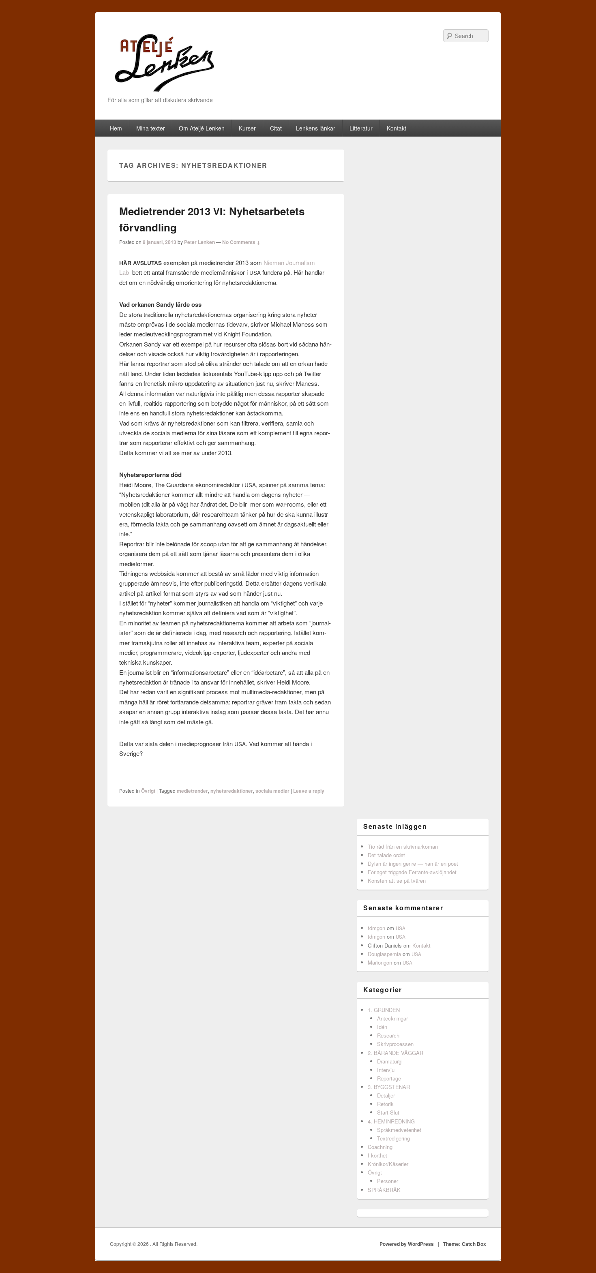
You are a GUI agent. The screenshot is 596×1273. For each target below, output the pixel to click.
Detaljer (386, 1095)
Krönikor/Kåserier (388, 1164)
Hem (116, 128)
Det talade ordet (386, 855)
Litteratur (361, 128)
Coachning (380, 1147)
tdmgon (376, 928)
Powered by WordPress (406, 1243)
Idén (382, 1027)
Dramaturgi (390, 1061)
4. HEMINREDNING (391, 1121)
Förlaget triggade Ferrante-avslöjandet (412, 872)
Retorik (385, 1104)
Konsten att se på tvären (397, 880)
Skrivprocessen (395, 1044)
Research (388, 1035)
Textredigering (393, 1138)
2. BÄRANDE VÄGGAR (395, 1053)
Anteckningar (392, 1018)
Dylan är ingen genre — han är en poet (413, 863)
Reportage (389, 1078)
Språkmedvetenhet (399, 1130)
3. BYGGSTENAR (389, 1087)
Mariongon (380, 962)
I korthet (377, 1155)
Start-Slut (388, 1112)
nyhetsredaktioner (231, 790)
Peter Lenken (199, 242)
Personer (387, 1181)
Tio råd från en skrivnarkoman (403, 846)
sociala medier (272, 790)
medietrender (192, 790)
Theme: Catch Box (464, 1243)
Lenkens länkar (315, 128)
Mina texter (150, 128)
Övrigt (148, 790)
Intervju (385, 1070)
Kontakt (396, 128)
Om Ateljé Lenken (202, 128)
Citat (276, 128)
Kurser (247, 128)
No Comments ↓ (241, 242)
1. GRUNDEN (384, 1010)
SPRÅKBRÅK (384, 1190)
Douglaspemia (384, 954)
